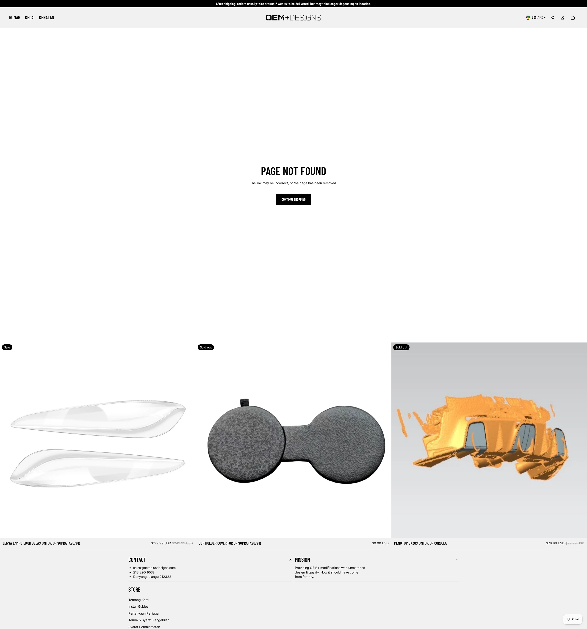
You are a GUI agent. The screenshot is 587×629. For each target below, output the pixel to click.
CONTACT (137, 559)
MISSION (302, 559)
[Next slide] (189, 440)
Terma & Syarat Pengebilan (148, 620)
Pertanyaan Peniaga (143, 613)
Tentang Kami (138, 600)
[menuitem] (14, 18)
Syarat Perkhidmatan (144, 627)
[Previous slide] (7, 440)
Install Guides (138, 606)
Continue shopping (294, 199)
